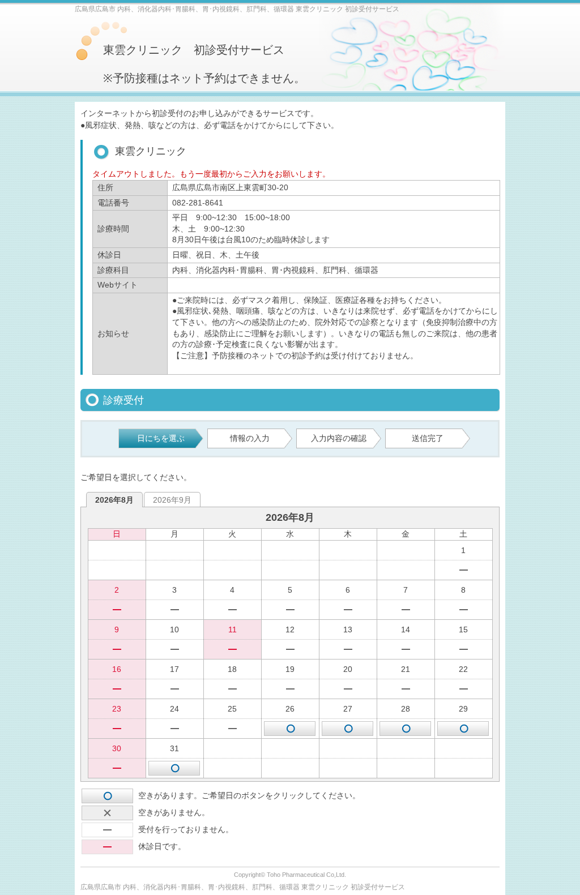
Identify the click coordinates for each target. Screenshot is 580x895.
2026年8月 (114, 499)
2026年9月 (172, 499)
